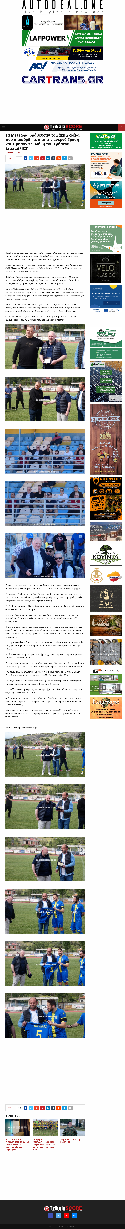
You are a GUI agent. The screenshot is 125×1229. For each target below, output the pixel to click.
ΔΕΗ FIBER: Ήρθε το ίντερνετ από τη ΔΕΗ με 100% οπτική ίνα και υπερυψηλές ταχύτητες (17, 1144)
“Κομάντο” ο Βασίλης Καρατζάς (70, 1140)
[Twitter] (58, 1215)
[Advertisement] (62, 105)
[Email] (74, 1215)
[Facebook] (50, 1215)
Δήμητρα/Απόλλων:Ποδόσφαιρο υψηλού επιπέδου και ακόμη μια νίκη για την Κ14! (44, 1144)
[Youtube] (66, 1215)
